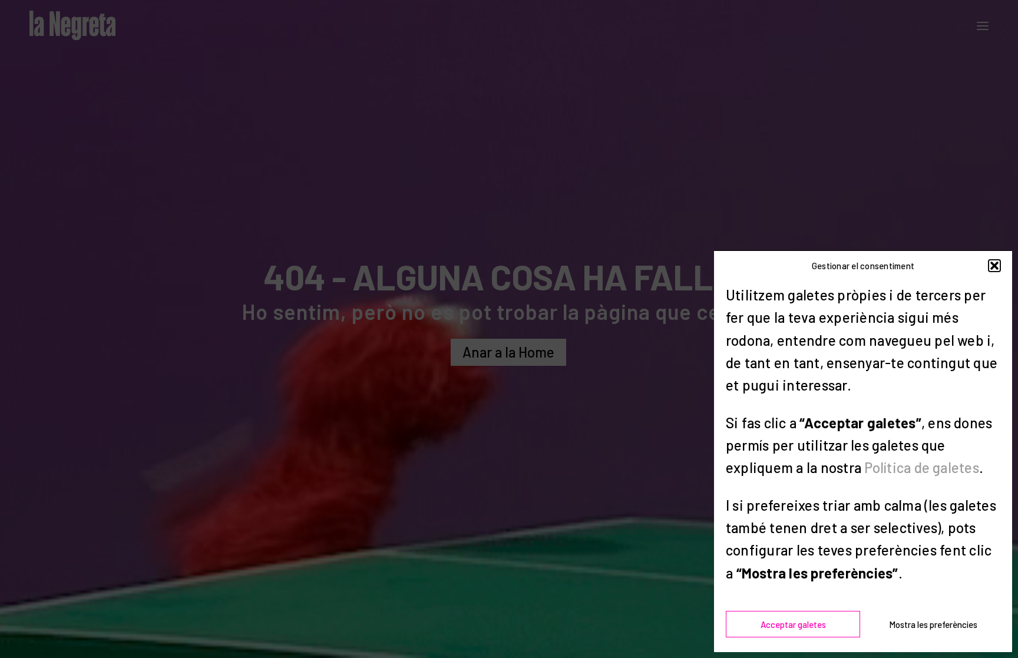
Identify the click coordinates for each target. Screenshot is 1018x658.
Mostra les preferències (933, 624)
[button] (994, 266)
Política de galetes (921, 467)
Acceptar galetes (793, 624)
